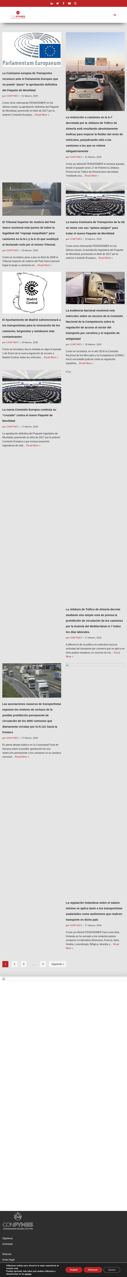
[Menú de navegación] (114, 14)
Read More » (42, 114)
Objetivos (7, 1238)
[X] (57, 3)
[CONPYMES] (18, 15)
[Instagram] (75, 3)
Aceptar (74, 1269)
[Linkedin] (52, 3)
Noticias (6, 1254)
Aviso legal (8, 1259)
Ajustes (112, 1269)
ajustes (28, 1274)
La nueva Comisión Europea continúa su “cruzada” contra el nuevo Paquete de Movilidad (29, 415)
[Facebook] (63, 3)
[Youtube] (69, 3)
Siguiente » (57, 964)
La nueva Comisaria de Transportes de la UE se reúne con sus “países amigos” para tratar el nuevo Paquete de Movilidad (95, 228)
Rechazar (93, 1269)
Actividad (7, 1244)
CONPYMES (12, 96)
